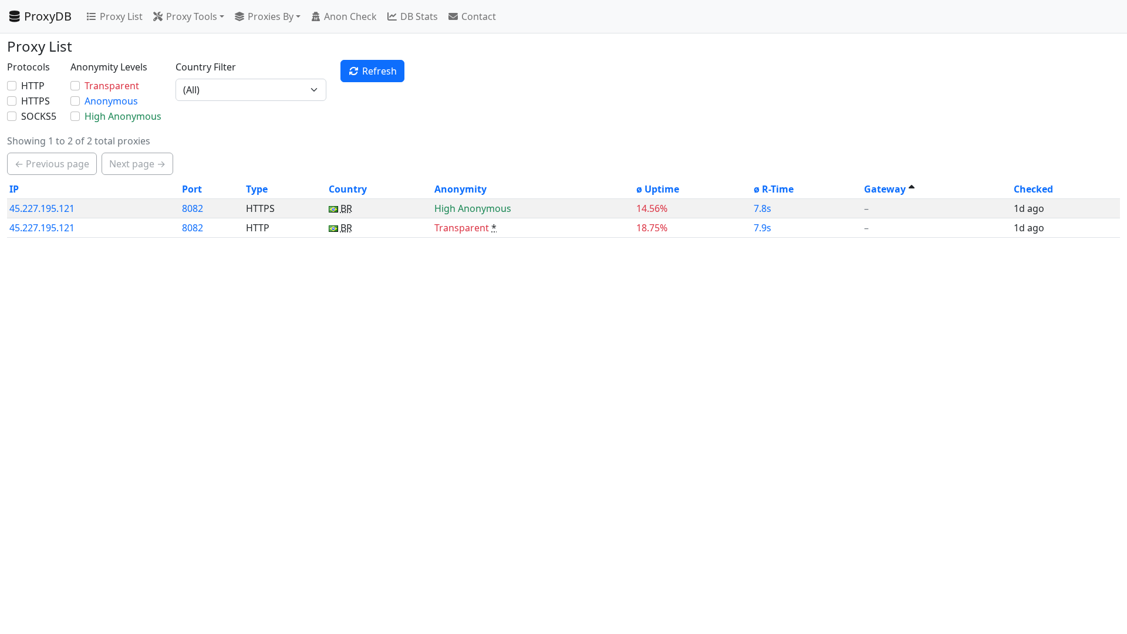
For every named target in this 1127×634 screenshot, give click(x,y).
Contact (478, 16)
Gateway (885, 189)
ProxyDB (48, 16)
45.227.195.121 (42, 208)
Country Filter (206, 66)
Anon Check (350, 16)
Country (348, 189)
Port (192, 189)
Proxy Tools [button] (191, 16)
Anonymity (460, 189)
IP (14, 189)
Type (257, 189)
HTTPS (35, 101)
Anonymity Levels (108, 66)
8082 (192, 208)
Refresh (379, 71)
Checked (1033, 189)
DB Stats (419, 16)
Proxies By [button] (270, 16)
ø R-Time (774, 189)
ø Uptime (657, 189)
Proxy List (121, 16)
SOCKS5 (38, 116)
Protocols (28, 66)
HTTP (33, 85)
